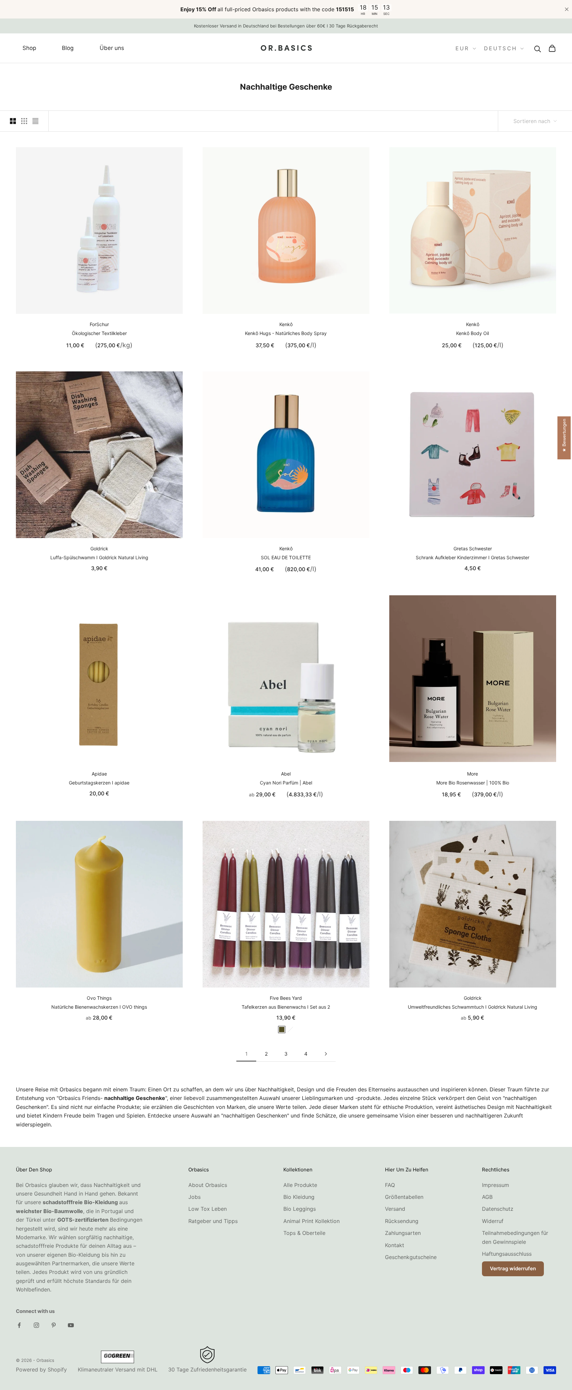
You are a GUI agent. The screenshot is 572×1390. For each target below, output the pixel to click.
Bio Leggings (299, 1208)
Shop (29, 48)
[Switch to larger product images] (13, 121)
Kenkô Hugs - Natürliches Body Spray (286, 333)
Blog (67, 48)
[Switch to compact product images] (35, 121)
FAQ (390, 1185)
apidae (99, 774)
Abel (286, 774)
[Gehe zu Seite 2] (326, 1053)
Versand (395, 1208)
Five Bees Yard (286, 998)
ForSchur (99, 324)
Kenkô (286, 324)
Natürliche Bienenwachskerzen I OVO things (99, 1007)
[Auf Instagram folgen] (36, 1325)
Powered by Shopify (41, 1369)
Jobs (194, 1197)
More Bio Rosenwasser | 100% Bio (472, 782)
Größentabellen (404, 1197)
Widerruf (492, 1221)
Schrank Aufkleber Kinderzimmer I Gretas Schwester (472, 557)
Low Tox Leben (207, 1208)
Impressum (495, 1185)
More (472, 774)
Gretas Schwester (472, 548)
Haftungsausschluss (507, 1253)
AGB (487, 1197)
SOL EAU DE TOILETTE (286, 557)
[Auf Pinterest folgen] (53, 1325)
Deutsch (500, 48)
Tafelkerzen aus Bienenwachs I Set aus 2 (286, 1007)
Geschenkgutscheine (411, 1257)
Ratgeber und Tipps (213, 1221)
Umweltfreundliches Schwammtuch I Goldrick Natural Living (472, 1007)
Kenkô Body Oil (472, 333)
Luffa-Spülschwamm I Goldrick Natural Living (99, 557)
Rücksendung (401, 1221)
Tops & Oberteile (304, 1233)
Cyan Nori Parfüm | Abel (286, 782)
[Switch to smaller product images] (24, 121)
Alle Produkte (300, 1185)
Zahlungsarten (403, 1233)
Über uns (112, 48)
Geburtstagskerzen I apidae (99, 782)
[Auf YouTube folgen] (71, 1325)
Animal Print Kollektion (311, 1221)
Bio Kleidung (298, 1197)
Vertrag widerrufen (513, 1268)
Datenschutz (497, 1208)
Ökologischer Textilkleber (99, 333)
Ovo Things (99, 998)
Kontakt (394, 1245)
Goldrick (99, 548)
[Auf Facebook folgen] (19, 1325)
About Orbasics (207, 1185)
